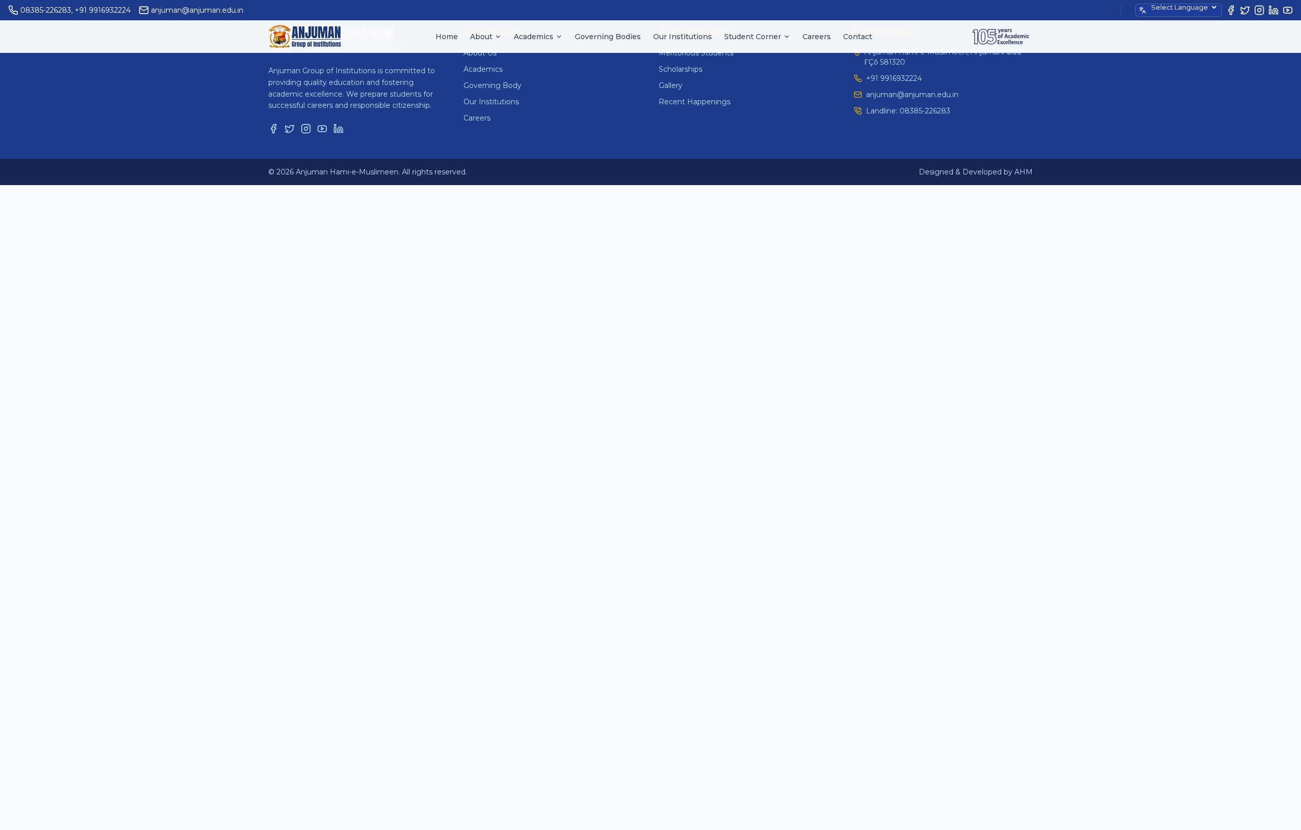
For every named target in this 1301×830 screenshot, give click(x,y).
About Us (480, 52)
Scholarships (680, 69)
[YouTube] (1288, 10)
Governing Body (492, 85)
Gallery (671, 85)
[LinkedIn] (1273, 10)
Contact (857, 36)
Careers (816, 36)
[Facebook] (1231, 10)
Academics (533, 36)
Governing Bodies (608, 36)
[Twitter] (1245, 10)
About (481, 36)
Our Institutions (682, 36)
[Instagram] (1259, 10)
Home (447, 36)
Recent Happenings (694, 101)
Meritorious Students (696, 52)
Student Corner (752, 36)
